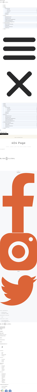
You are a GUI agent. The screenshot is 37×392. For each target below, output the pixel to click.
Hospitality (7, 25)
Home (5, 103)
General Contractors (9, 26)
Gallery (4, 28)
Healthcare (7, 27)
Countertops (7, 8)
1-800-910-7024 (3, 132)
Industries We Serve (6, 22)
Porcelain (9, 109)
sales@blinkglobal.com (3, 343)
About (4, 6)
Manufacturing (8, 18)
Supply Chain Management (10, 19)
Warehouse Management (9, 21)
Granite (8, 9)
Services (4, 15)
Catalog (4, 7)
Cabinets (7, 13)
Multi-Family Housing (9, 24)
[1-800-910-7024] (0, 130)
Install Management (9, 20)
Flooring (6, 14)
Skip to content (2, 0)
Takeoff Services (8, 16)
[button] (19, 66)
